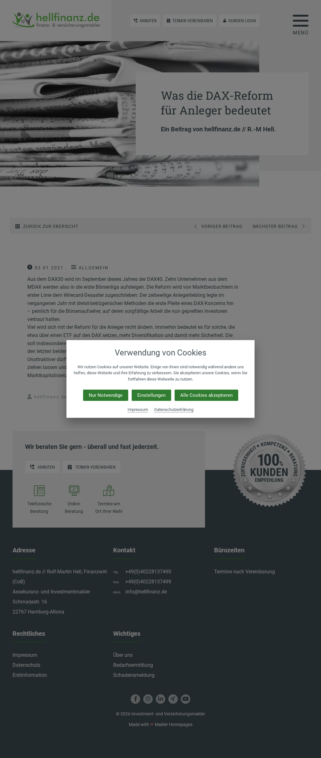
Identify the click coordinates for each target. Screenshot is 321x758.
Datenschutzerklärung (173, 409)
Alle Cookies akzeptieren (206, 395)
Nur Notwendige (106, 395)
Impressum (138, 409)
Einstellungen (151, 395)
